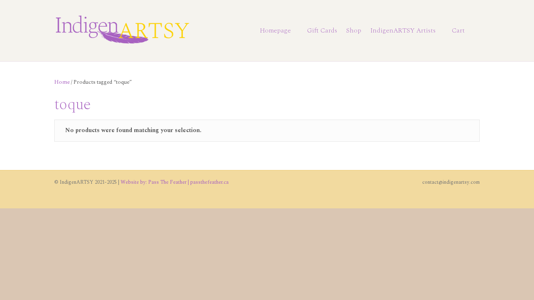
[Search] (474, 30)
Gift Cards (322, 30)
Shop (353, 30)
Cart (458, 30)
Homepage (275, 30)
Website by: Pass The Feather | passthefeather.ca (175, 182)
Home (62, 82)
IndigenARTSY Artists (403, 30)
